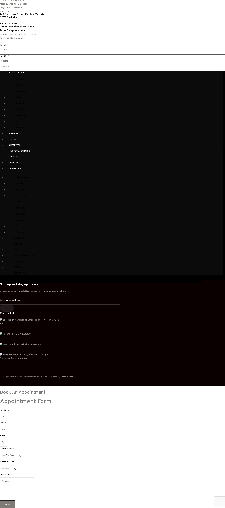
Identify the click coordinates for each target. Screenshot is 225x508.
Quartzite (21, 115)
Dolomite (20, 109)
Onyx (18, 97)
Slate (18, 121)
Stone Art (14, 134)
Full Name (4, 410)
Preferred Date (7, 448)
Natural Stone (16, 73)
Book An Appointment (13, 30)
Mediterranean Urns (19, 151)
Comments (5, 474)
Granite (20, 85)
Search (3, 45)
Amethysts (15, 145)
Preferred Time (7, 461)
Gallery (13, 139)
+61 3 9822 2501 (10, 23)
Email (2, 436)
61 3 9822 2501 (23, 334)
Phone (3, 423)
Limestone (21, 91)
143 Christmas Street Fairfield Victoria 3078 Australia (22, 16)
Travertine (21, 103)
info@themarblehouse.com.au (18, 27)
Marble (19, 78)
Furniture (14, 157)
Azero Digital (66, 377)
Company (13, 163)
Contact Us (15, 168)
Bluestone (21, 127)
